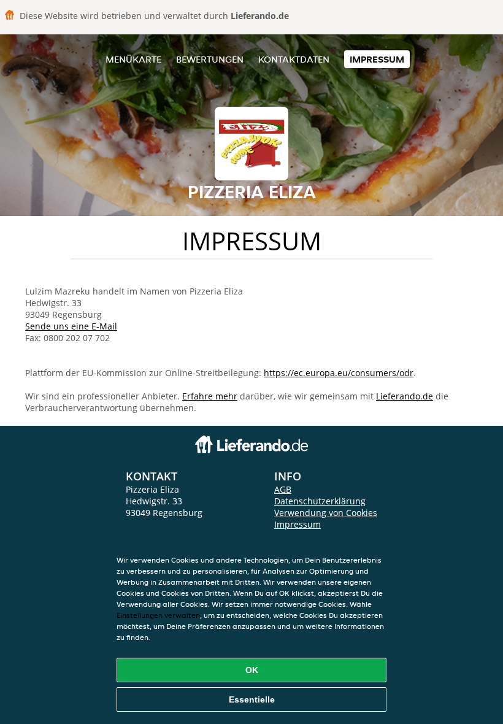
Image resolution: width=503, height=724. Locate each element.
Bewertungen (210, 59)
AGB (282, 489)
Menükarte (133, 59)
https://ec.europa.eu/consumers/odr (338, 373)
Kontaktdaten (293, 59)
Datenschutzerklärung (320, 501)
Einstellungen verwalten (158, 615)
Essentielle (252, 699)
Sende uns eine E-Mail (71, 326)
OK (251, 670)
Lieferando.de (404, 396)
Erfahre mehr (209, 396)
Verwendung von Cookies (325, 512)
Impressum (377, 59)
